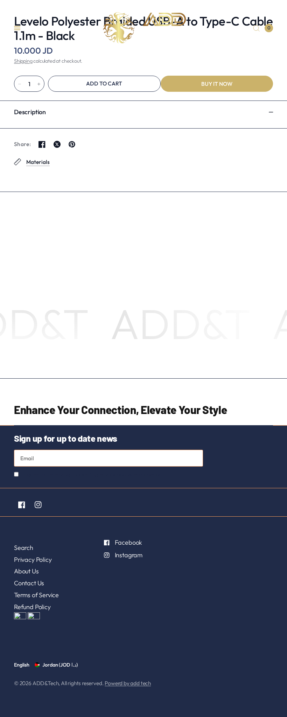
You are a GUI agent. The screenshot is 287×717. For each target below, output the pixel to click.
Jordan (60, 665)
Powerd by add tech (128, 683)
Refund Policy (32, 607)
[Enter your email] (196, 458)
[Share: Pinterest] (72, 144)
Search (23, 548)
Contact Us (29, 583)
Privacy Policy (32, 560)
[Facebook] (21, 504)
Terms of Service (36, 595)
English (21, 665)
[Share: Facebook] (42, 144)
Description (30, 112)
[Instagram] (38, 504)
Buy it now (216, 83)
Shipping (23, 61)
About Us (26, 571)
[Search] (256, 28)
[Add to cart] (104, 84)
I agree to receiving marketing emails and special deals (90, 474)
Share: (22, 144)
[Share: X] (57, 144)
